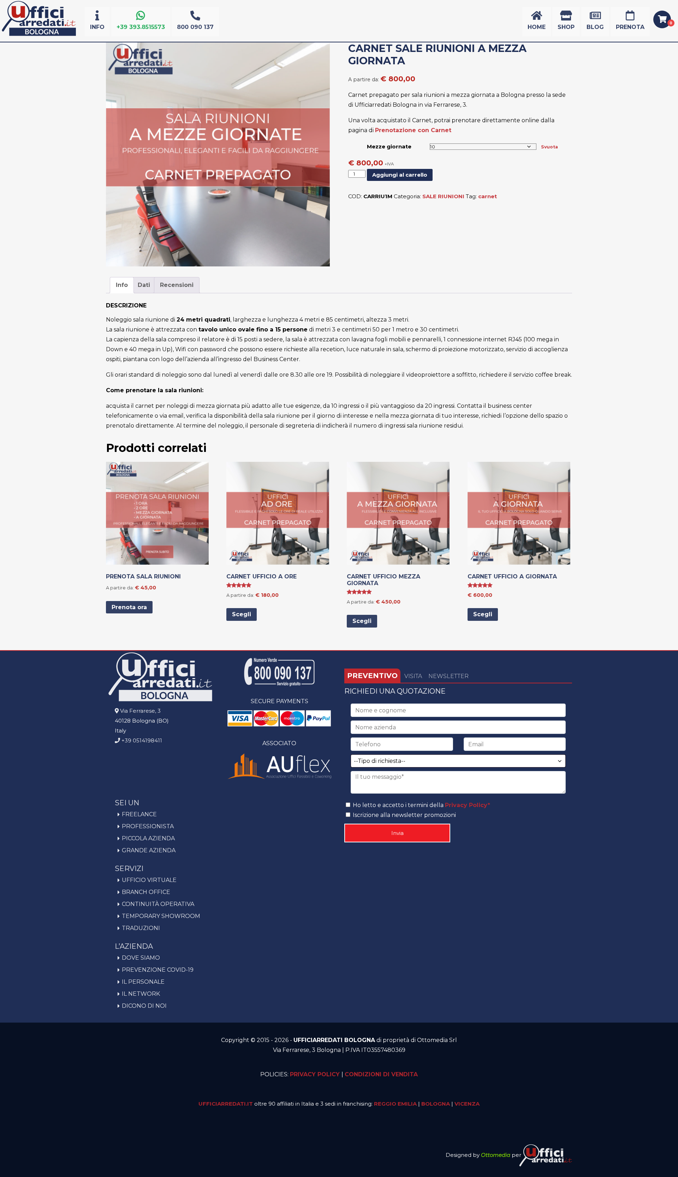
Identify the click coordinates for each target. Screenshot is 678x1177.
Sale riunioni (443, 196)
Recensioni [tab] (177, 285)
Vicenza (467, 1103)
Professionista (148, 826)
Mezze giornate (389, 146)
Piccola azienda (148, 838)
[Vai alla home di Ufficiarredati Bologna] (39, 35)
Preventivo (372, 675)
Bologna (435, 1103)
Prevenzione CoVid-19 (158, 969)
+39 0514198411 (141, 740)
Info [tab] (122, 285)
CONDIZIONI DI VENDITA (381, 1074)
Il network (141, 993)
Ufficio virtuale (149, 880)
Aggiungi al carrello (399, 174)
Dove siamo (141, 957)
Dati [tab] (144, 285)
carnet (487, 196)
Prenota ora (129, 607)
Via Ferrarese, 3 (140, 710)
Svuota (549, 146)
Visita (413, 676)
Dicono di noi (144, 1005)
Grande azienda (149, 850)
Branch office (146, 892)
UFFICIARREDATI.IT (225, 1103)
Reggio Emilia (395, 1103)
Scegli (241, 614)
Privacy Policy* (467, 805)
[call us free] (279, 684)
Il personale (143, 981)
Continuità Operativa (158, 904)
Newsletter (448, 676)
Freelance (139, 814)
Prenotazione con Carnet (413, 130)
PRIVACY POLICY (315, 1074)
